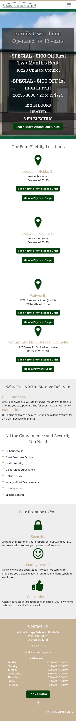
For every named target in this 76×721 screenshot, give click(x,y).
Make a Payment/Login (38, 198)
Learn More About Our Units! (38, 127)
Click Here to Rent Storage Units (38, 188)
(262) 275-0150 (38, 646)
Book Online (38, 694)
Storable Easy (65, 711)
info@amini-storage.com (38, 652)
